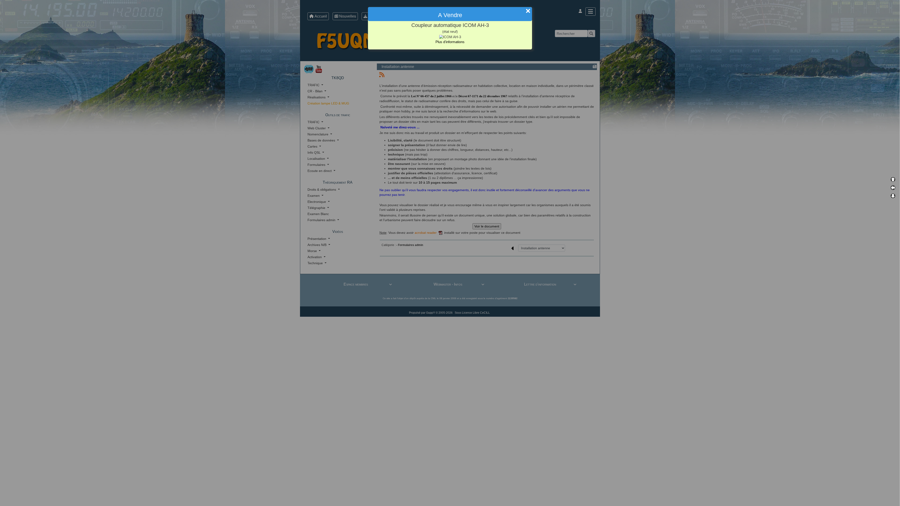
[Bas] (893, 195)
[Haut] (893, 179)
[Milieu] (893, 187)
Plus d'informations (450, 42)
